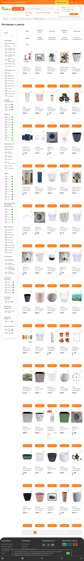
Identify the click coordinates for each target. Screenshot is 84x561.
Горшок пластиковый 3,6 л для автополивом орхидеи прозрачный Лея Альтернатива (39, 268)
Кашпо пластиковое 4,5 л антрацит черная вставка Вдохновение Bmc (27, 508)
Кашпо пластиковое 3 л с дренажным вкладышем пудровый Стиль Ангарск (39, 388)
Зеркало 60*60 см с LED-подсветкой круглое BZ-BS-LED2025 (52, 149)
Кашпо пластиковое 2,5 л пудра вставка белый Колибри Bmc (39, 308)
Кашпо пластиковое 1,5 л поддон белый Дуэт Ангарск (64, 468)
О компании (26, 544)
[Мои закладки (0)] (72, 2)
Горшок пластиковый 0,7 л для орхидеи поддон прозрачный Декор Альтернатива (64, 149)
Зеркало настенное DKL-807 (75, 348)
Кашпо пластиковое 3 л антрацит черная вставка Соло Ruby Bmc (76, 149)
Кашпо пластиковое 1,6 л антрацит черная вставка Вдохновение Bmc (51, 468)
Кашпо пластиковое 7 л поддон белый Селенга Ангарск (39, 348)
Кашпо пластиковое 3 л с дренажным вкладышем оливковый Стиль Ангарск (64, 428)
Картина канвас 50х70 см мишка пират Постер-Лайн (51, 69)
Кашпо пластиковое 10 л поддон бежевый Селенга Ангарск (39, 109)
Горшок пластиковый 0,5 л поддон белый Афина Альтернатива (39, 468)
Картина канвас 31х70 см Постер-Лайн (76, 109)
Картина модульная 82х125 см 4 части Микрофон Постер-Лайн (27, 149)
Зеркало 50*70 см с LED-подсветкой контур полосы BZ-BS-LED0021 (27, 268)
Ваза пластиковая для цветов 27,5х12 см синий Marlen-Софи (39, 188)
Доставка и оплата (7, 544)
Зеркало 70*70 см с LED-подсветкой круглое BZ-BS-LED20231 (76, 428)
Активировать (74, 14)
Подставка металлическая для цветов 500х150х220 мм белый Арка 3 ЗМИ (27, 228)
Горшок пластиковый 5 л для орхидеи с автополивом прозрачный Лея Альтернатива (39, 149)
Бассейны (28, 12)
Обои (27, 15)
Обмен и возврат (7, 546)
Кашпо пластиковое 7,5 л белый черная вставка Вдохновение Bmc (76, 69)
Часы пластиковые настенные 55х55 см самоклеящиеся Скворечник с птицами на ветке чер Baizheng (76, 468)
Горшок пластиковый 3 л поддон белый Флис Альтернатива (52, 388)
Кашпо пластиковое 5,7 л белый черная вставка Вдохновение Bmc (39, 428)
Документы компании (28, 549)
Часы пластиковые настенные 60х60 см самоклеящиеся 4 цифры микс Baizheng (76, 388)
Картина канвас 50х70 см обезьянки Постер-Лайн (76, 308)
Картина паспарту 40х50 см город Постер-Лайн (39, 69)
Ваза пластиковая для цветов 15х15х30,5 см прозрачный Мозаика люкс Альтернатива (27, 109)
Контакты (24, 546)
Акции (3, 553)
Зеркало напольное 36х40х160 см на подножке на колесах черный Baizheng (51, 428)
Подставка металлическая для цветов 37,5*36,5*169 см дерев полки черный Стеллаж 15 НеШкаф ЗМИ (27, 188)
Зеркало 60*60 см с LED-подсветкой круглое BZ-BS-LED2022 (39, 228)
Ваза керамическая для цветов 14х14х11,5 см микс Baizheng (64, 109)
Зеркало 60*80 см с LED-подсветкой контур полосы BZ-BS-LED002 (64, 268)
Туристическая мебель (43, 12)
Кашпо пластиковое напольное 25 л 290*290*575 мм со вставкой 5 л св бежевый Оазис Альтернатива (52, 109)
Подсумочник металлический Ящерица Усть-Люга (64, 69)
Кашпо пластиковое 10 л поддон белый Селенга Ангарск (76, 268)
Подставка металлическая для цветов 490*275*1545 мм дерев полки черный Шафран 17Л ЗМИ (52, 348)
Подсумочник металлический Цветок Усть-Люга (76, 188)
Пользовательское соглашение (7, 549)
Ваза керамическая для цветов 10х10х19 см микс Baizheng (27, 348)
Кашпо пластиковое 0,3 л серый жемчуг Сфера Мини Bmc (52, 308)
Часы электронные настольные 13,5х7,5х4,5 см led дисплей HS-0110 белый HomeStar (27, 468)
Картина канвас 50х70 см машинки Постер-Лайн (27, 388)
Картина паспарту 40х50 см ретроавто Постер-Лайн (51, 508)
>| (68, 532)
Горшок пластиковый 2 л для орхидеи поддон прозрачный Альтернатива (52, 188)
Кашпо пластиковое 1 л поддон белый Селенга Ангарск (51, 228)
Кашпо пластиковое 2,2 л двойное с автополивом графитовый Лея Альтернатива (27, 308)
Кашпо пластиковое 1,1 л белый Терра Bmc (64, 188)
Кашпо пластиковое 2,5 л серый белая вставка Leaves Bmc (76, 508)
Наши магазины (62, 2)
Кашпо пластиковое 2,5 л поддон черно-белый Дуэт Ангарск (51, 268)
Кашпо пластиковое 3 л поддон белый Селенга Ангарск (76, 228)
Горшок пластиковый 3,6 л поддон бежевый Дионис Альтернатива (39, 508)
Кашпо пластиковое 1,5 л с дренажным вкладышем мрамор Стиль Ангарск (27, 428)
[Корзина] (80, 2)
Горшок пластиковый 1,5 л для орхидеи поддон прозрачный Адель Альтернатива (64, 308)
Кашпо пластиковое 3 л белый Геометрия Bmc (64, 228)
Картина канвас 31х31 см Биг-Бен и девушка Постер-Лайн (27, 69)
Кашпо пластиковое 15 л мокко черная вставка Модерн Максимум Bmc (64, 508)
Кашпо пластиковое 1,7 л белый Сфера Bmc (64, 388)
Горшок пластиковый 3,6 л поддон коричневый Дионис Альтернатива (64, 348)
